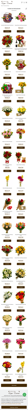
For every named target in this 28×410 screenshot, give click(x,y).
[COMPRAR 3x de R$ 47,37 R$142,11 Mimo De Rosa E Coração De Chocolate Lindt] (7, 204)
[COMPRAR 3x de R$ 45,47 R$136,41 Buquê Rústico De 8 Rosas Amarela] (21, 250)
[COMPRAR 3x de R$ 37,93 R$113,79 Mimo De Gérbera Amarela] (7, 181)
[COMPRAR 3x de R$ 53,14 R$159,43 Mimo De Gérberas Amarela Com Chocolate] (21, 367)
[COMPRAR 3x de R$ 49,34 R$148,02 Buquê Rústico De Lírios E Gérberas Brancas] (7, 297)
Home (2, 5)
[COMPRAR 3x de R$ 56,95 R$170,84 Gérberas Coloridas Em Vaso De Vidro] (7, 367)
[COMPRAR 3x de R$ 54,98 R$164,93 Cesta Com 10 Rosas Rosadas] (7, 134)
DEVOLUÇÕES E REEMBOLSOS (16, 395)
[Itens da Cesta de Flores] (24, 2)
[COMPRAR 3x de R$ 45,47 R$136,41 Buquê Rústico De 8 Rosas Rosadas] (21, 18)
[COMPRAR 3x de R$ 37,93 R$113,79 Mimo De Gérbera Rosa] (21, 181)
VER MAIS (14, 385)
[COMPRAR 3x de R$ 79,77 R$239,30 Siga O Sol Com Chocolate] (21, 87)
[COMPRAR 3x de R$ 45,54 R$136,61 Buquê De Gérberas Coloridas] (21, 297)
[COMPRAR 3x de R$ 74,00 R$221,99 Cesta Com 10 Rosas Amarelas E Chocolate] (21, 111)
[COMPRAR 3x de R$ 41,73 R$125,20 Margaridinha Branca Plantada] (7, 111)
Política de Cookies (16, 403)
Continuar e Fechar (14, 407)
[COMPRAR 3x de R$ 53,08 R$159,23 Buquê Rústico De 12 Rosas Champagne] (7, 320)
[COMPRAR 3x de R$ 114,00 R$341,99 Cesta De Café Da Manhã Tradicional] (7, 18)
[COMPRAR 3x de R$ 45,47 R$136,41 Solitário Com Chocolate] (21, 204)
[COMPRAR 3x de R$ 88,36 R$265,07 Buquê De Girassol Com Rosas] (7, 41)
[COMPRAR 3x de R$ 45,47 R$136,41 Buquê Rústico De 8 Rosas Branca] (7, 274)
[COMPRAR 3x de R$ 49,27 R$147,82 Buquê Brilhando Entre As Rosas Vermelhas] (7, 250)
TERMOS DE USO (7, 395)
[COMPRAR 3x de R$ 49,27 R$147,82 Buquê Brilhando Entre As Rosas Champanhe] (7, 227)
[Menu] (26, 2)
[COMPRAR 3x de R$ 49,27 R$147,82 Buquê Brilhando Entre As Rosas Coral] (21, 227)
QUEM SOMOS (4, 396)
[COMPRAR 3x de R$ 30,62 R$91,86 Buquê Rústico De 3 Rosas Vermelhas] (7, 157)
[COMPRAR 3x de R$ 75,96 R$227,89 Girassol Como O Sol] (7, 64)
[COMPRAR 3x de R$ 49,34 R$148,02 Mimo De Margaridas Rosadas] (7, 343)
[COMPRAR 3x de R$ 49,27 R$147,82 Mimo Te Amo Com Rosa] (21, 157)
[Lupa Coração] (14, 393)
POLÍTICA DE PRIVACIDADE (13, 396)
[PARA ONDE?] (21, 2)
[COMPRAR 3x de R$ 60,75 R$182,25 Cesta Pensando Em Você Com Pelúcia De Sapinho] (7, 87)
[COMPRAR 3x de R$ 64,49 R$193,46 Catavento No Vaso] (21, 320)
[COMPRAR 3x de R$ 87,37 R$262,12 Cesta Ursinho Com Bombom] (21, 64)
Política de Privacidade (6, 403)
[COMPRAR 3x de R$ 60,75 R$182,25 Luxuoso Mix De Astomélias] (21, 134)
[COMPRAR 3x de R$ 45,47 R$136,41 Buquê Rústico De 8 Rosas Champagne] (21, 274)
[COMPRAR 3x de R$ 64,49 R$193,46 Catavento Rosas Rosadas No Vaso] (21, 343)
